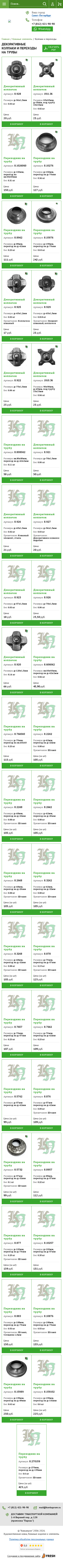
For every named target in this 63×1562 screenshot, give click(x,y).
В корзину (16, 124)
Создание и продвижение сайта (23, 1555)
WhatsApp (44, 28)
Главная (6, 39)
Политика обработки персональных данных (31, 1539)
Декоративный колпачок (14, 88)
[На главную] (9, 21)
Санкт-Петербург (41, 15)
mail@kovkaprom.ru (50, 1507)
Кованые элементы (22, 39)
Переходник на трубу (14, 159)
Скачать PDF (53, 48)
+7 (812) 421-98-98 (43, 23)
